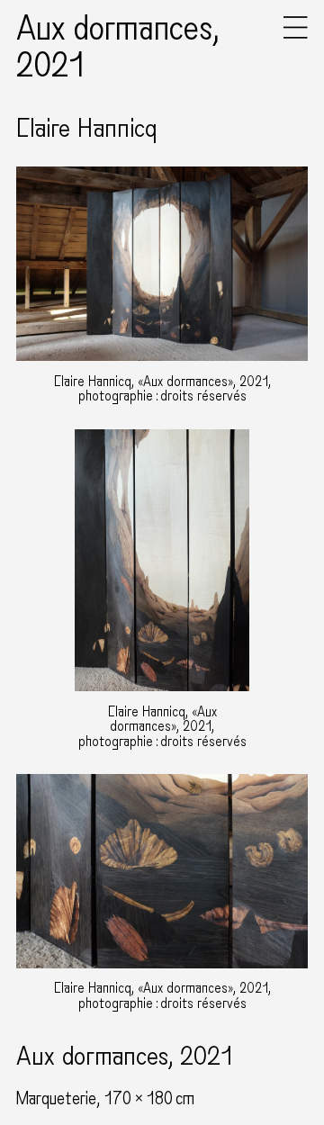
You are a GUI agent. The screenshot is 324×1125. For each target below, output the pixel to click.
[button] (296, 34)
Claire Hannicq (86, 128)
